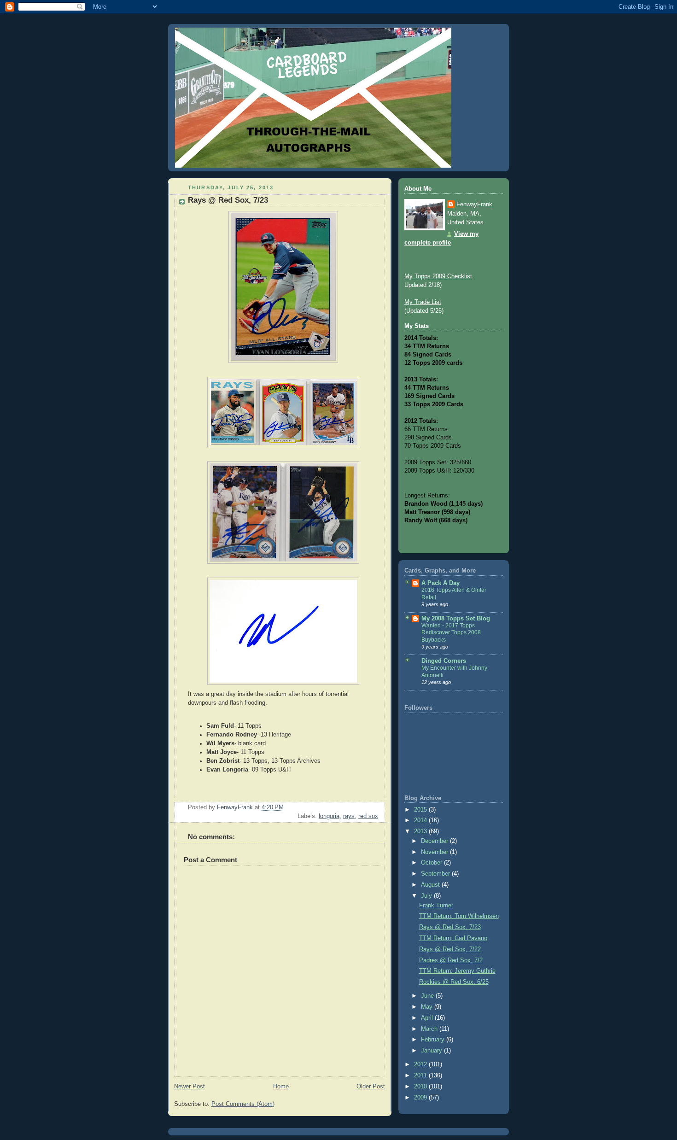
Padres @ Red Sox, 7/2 (451, 960)
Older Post (370, 1086)
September (436, 874)
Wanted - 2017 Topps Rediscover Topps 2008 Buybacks (451, 632)
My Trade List (422, 302)
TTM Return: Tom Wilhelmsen (459, 916)
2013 (421, 831)
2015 (421, 810)
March (430, 1029)
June (428, 996)
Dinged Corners (443, 661)
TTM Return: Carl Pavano (453, 938)
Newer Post (189, 1086)
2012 (421, 1064)
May (427, 1007)
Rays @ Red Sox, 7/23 (450, 927)
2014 (421, 820)
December (435, 841)
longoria (329, 816)
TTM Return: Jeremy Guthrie (457, 971)
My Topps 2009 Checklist (438, 276)
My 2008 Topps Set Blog (455, 618)
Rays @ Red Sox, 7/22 (450, 949)
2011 (421, 1075)
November (435, 852)
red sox (368, 816)
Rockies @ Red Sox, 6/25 (454, 982)
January (432, 1050)
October (432, 862)
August (431, 885)
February (433, 1039)
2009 (421, 1097)
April (428, 1018)
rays (349, 816)
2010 (421, 1086)
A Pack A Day (440, 583)
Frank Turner (436, 905)
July (427, 896)
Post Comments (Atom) (242, 1104)
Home (281, 1086)
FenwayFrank (474, 204)
